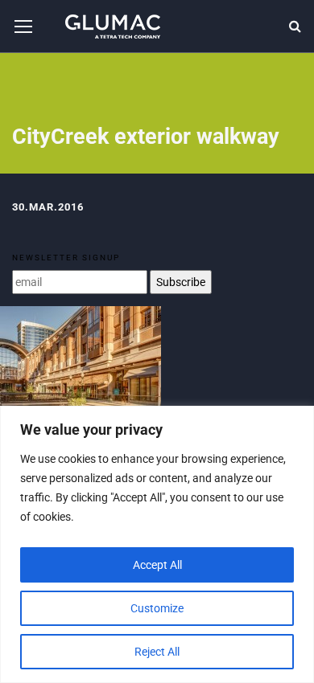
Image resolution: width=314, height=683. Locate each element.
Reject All (157, 651)
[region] (157, 544)
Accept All (157, 564)
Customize (157, 608)
